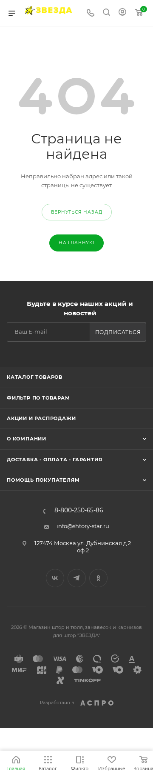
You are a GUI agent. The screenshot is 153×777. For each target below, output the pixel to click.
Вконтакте (55, 578)
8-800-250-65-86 (78, 511)
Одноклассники (98, 578)
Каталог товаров (34, 377)
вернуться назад (76, 212)
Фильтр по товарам (38, 398)
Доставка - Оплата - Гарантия (54, 460)
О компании (26, 439)
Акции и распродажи (41, 418)
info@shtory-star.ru (83, 526)
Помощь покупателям (43, 480)
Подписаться (118, 332)
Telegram (77, 578)
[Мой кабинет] (122, 13)
